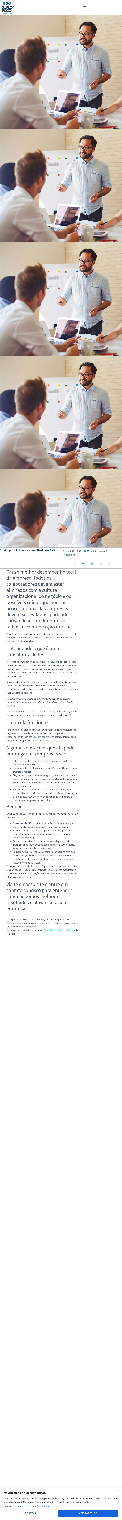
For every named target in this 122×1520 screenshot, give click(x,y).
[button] (84, 7)
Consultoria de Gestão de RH (58, 930)
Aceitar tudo (88, 1513)
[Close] (119, 1491)
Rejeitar (30, 1513)
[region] (61, 1504)
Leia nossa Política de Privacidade (31, 1506)
